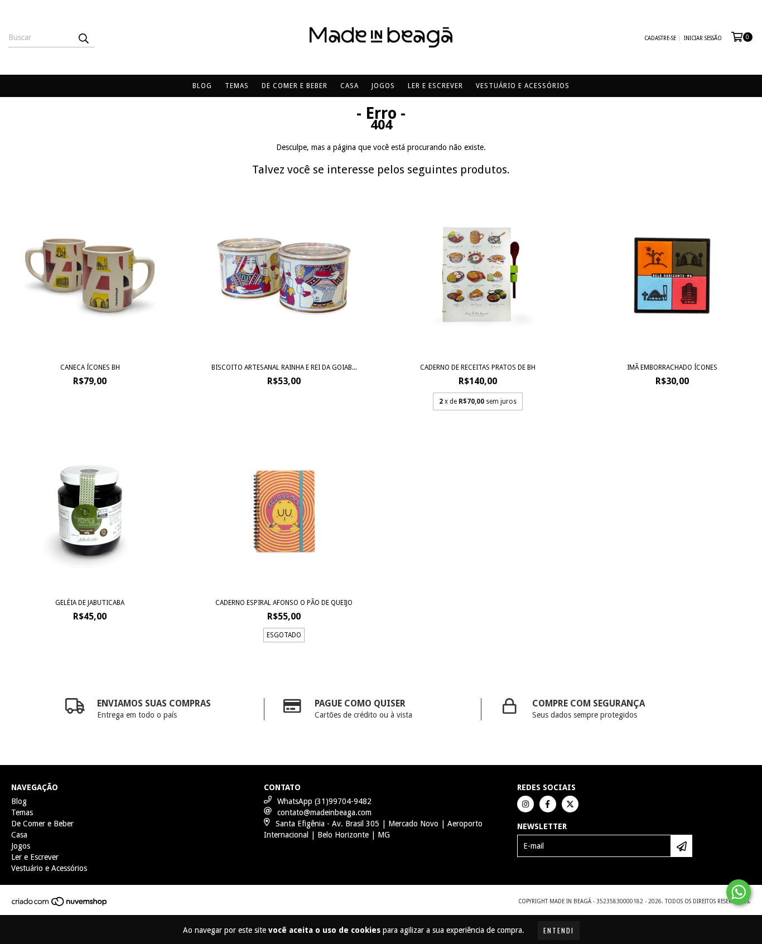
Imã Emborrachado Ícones (672, 367)
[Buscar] (83, 37)
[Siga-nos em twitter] (570, 804)
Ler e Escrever (435, 86)
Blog (202, 86)
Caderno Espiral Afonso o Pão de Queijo (284, 603)
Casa (349, 86)
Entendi (558, 930)
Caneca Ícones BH (90, 367)
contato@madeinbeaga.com (324, 812)
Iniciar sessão (703, 38)
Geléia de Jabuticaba (89, 603)
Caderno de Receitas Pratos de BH (478, 367)
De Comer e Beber (294, 86)
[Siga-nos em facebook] (547, 804)
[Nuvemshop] (60, 905)
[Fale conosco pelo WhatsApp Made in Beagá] (738, 892)
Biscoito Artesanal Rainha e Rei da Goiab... (284, 367)
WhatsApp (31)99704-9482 (324, 801)
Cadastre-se (660, 38)
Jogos (383, 86)
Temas (237, 86)
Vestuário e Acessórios (523, 86)
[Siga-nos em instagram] (525, 804)
